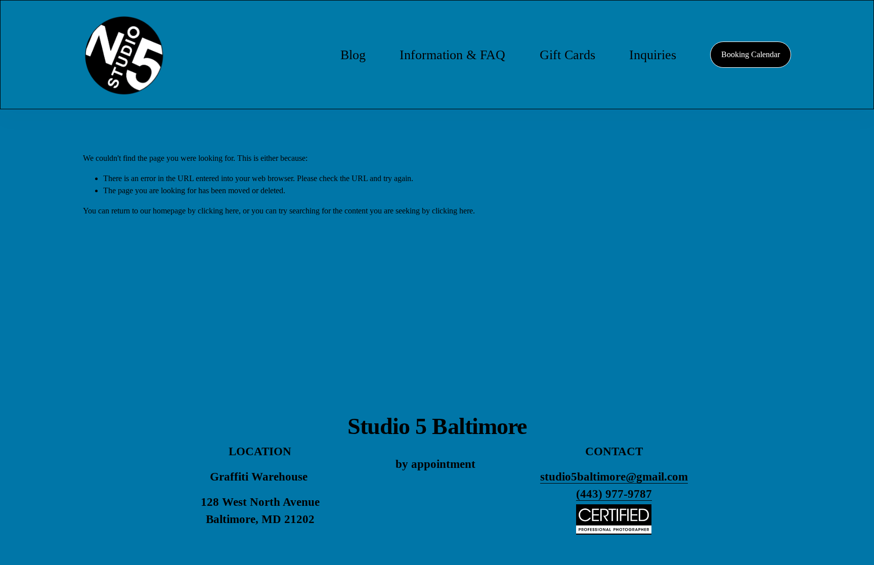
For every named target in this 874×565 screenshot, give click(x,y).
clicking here (218, 210)
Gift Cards (567, 55)
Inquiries (652, 55)
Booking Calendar (750, 54)
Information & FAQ (452, 55)
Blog (353, 55)
